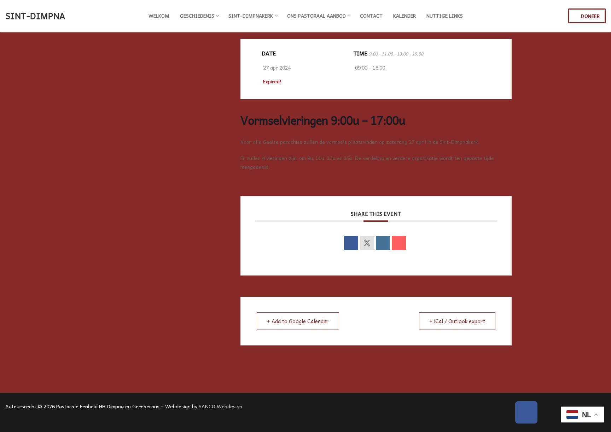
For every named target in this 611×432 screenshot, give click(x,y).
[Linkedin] (383, 243)
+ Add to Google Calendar (298, 321)
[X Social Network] (367, 243)
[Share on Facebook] (351, 243)
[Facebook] (526, 412)
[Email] (399, 243)
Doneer (590, 16)
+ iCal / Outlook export (457, 321)
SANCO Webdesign (220, 406)
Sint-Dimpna (35, 16)
